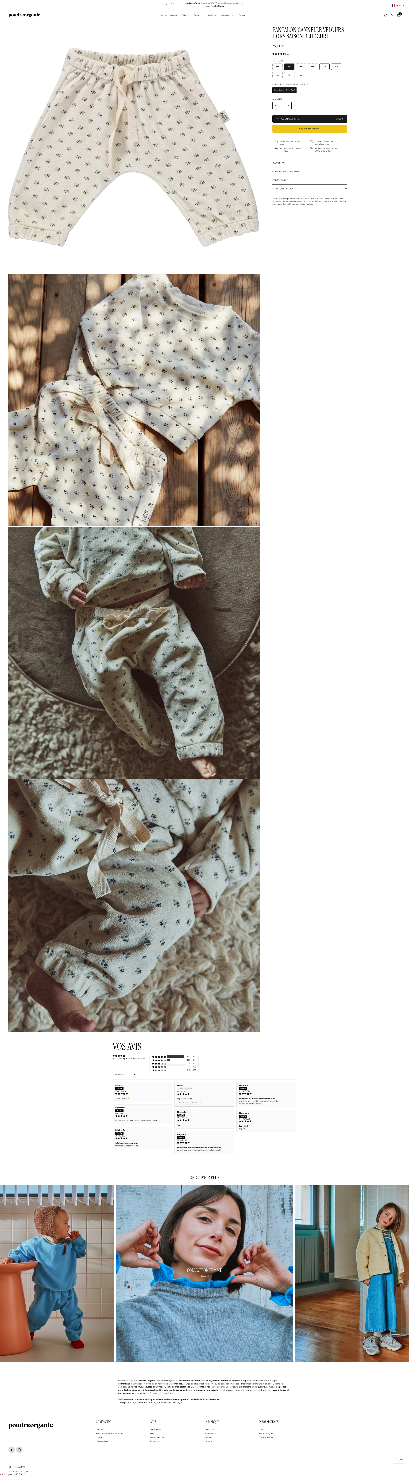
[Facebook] (11, 1450)
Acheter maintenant (310, 129)
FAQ (152, 1433)
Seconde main (227, 15)
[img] (142, 1093)
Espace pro (244, 15)
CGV (261, 1429)
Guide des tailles (157, 1437)
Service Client (156, 1429)
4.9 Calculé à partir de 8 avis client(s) (129, 1058)
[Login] (392, 15)
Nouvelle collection (168, 15)
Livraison (100, 1437)
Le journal (208, 1441)
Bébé (184, 15)
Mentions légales (266, 1433)
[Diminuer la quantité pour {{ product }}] (275, 105)
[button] (242, 4)
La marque (209, 1429)
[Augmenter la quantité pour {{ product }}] (288, 105)
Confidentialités (266, 1437)
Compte (99, 1429)
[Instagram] (19, 1450)
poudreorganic (22, 1471)
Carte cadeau (102, 1441)
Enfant (197, 15)
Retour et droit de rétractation (109, 1433)
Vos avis (208, 1437)
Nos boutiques (210, 1433)
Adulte (210, 15)
